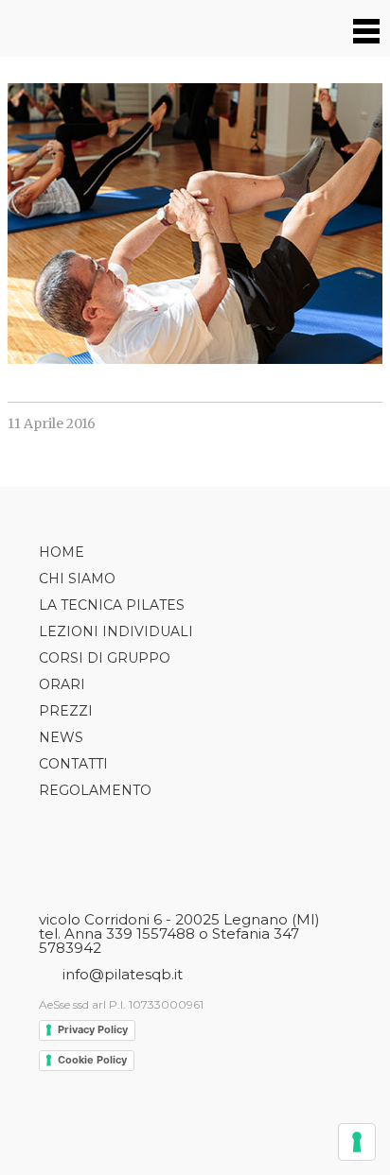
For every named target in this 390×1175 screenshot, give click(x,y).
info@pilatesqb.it (122, 974)
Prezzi (66, 710)
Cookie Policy (92, 1059)
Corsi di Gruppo (104, 657)
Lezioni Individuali (116, 631)
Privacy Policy (93, 1029)
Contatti (73, 763)
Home (61, 552)
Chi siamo (77, 578)
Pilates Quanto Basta (64, 28)
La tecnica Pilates (112, 604)
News (61, 737)
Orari (62, 684)
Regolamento (95, 790)
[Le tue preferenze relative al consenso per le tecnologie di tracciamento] (357, 1142)
